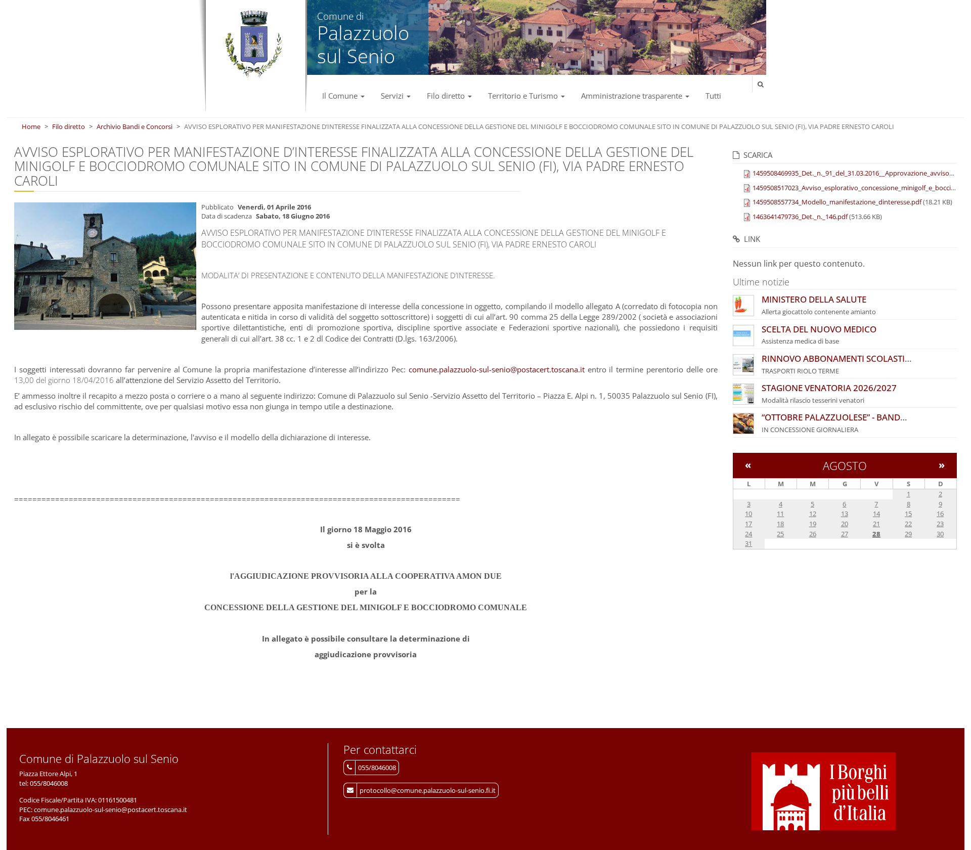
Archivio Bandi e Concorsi (134, 126)
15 (908, 513)
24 (748, 533)
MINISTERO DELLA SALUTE (814, 299)
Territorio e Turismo (524, 96)
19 (812, 523)
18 (780, 523)
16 (940, 513)
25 (780, 533)
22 (908, 523)
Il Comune (341, 96)
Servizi (393, 96)
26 (812, 533)
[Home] (253, 44)
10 (748, 513)
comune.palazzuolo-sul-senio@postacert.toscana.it (497, 369)
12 (812, 513)
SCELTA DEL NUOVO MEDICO (819, 329)
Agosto (845, 465)
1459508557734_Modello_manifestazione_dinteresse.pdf (837, 201)
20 (844, 523)
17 (748, 523)
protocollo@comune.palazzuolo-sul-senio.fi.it (428, 790)
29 (908, 533)
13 (844, 513)
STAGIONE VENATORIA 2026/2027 (829, 388)
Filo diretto (447, 96)
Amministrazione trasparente (632, 96)
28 (876, 533)
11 (780, 513)
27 (844, 533)
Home (31, 126)
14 (876, 513)
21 (876, 523)
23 (940, 523)
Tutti (713, 96)
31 (748, 543)
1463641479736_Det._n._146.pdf (800, 216)
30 (940, 533)
